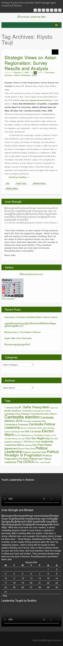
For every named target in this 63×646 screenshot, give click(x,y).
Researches (26, 75)
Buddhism (16, 410)
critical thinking (48, 428)
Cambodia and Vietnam (41, 411)
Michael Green (39, 183)
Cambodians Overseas (16, 424)
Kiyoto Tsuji (21, 183)
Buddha (8, 410)
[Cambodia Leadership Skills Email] (39, 10)
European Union (49, 435)
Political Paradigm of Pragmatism (31, 453)
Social (34, 75)
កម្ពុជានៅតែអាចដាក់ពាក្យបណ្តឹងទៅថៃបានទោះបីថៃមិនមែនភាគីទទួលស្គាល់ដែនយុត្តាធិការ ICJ (30, 324)
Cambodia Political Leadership (29, 426)
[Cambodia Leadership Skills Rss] (35, 10)
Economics (50, 72)
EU (16, 435)
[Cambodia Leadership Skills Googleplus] (47, 10)
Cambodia (27, 410)
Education (9, 75)
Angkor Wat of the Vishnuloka (18, 338)
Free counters (8, 298)
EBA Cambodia (33, 431)
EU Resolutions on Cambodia (30, 435)
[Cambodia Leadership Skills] (31, 16)
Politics (17, 75)
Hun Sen (21, 438)
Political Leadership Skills (34, 452)
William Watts (11, 188)
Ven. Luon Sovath (42, 462)
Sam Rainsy (30, 458)
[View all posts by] (35, 72)
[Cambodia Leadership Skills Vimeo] (55, 10)
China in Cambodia (28, 428)
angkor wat (54, 408)
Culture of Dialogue (12, 431)
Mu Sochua (27, 445)
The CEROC (26, 461)
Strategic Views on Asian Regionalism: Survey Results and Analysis (30, 63)
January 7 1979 (20, 441)
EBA (22, 431)
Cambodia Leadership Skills (34, 421)
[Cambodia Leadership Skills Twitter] (60, 10)
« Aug (4, 595)
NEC (34, 444)
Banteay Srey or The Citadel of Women (22, 332)
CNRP (39, 428)
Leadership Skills (13, 444)
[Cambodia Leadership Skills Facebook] (51, 10)
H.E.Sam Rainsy (10, 438)
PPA (20, 458)
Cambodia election (22, 417)
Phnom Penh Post (26, 448)
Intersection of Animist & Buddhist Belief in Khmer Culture (30, 317)
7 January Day (11, 407)
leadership (47, 441)
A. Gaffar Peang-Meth (34, 407)
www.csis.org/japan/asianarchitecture (36, 100)
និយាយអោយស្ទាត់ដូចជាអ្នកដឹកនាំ (17, 344)
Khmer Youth (35, 441)
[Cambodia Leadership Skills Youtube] (43, 10)
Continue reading (19, 177)
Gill (7, 183)
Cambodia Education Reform (43, 413)
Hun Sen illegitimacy (38, 438)
